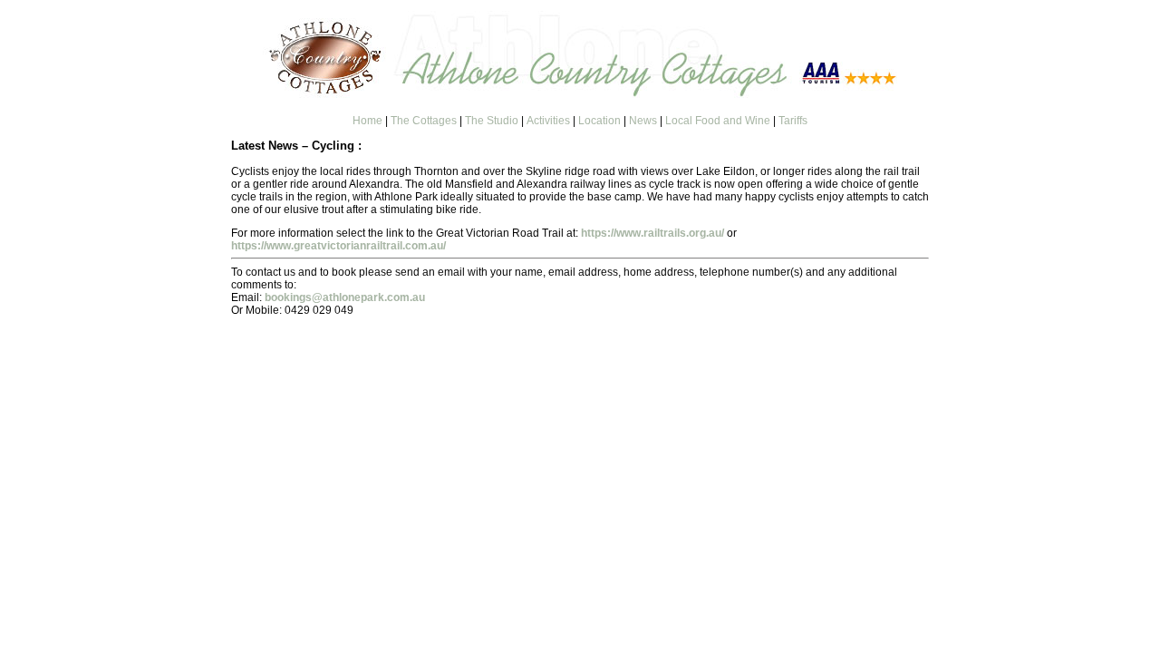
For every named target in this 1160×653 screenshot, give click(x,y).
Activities (548, 120)
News (643, 120)
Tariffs (792, 120)
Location (599, 120)
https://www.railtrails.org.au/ (652, 233)
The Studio (491, 120)
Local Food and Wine (717, 120)
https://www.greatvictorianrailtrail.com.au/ (338, 245)
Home (367, 120)
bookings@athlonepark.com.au (345, 297)
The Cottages (424, 120)
